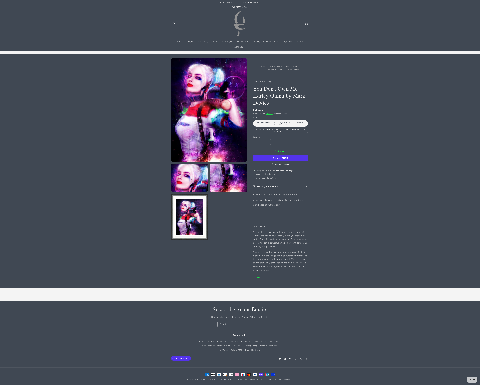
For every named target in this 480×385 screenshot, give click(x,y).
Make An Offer (223, 345)
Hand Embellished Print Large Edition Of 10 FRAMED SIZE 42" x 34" (280, 130)
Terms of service (256, 379)
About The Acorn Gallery (227, 341)
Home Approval (208, 345)
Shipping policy (270, 379)
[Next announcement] (308, 2)
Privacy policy (242, 379)
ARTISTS (272, 67)
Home (264, 67)
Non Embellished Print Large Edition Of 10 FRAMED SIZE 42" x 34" (280, 123)
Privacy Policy (251, 345)
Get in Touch (274, 341)
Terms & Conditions (268, 345)
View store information (266, 178)
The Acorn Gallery (200, 379)
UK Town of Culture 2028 (231, 350)
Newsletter (237, 345)
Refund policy (229, 379)
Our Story (210, 341)
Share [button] (258, 277)
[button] (174, 23)
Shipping (269, 113)
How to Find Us (259, 341)
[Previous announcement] (172, 2)
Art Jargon (245, 341)
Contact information (285, 379)
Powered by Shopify (214, 379)
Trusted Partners (252, 350)
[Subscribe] (259, 324)
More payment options (280, 164)
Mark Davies (283, 67)
